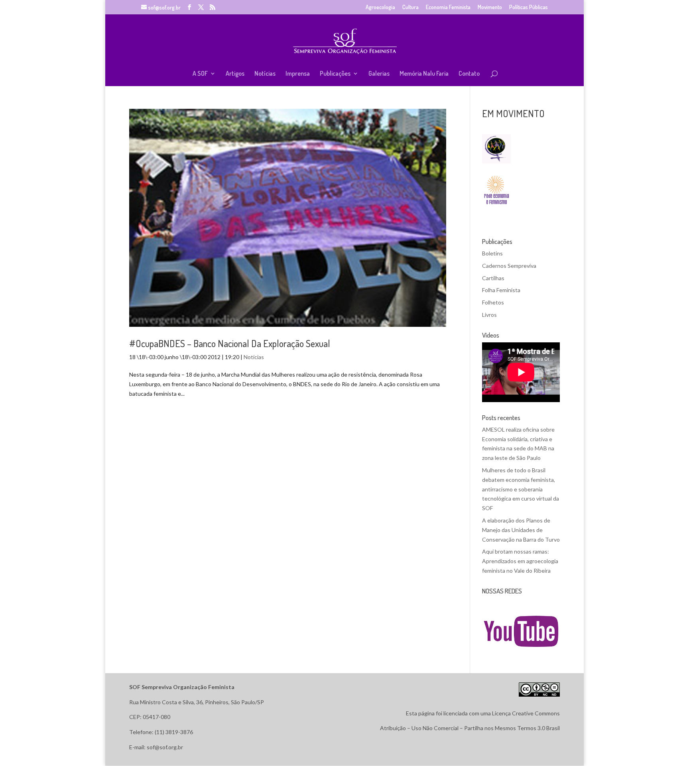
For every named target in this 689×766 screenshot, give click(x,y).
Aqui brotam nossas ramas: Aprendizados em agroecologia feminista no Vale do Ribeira (520, 561)
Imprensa (297, 74)
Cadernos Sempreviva (509, 265)
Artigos (235, 74)
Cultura (410, 7)
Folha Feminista (501, 290)
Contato (469, 74)
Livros (489, 314)
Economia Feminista (448, 7)
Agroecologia (380, 7)
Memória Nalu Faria (424, 74)
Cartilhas (493, 278)
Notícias (265, 74)
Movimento (490, 7)
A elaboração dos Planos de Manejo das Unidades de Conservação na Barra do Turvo (521, 530)
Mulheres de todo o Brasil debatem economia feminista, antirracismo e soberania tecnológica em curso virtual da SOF (520, 489)
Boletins (492, 253)
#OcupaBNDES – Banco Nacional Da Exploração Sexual (229, 343)
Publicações (335, 74)
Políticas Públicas (528, 7)
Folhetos (493, 302)
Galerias (379, 74)
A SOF (200, 74)
